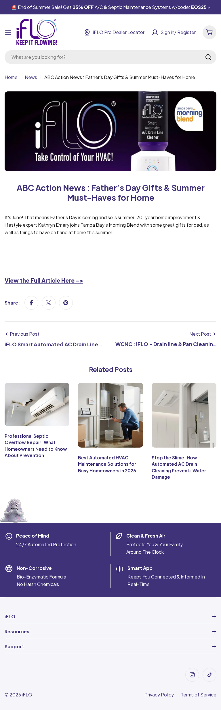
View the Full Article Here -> (44, 280)
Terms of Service (198, 695)
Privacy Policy (159, 695)
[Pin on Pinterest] (66, 303)
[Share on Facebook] (31, 303)
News (31, 77)
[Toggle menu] (8, 32)
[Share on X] (49, 303)
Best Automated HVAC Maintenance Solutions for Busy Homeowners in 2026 (107, 464)
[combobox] (110, 57)
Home (11, 77)
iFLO (27, 695)
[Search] (208, 57)
